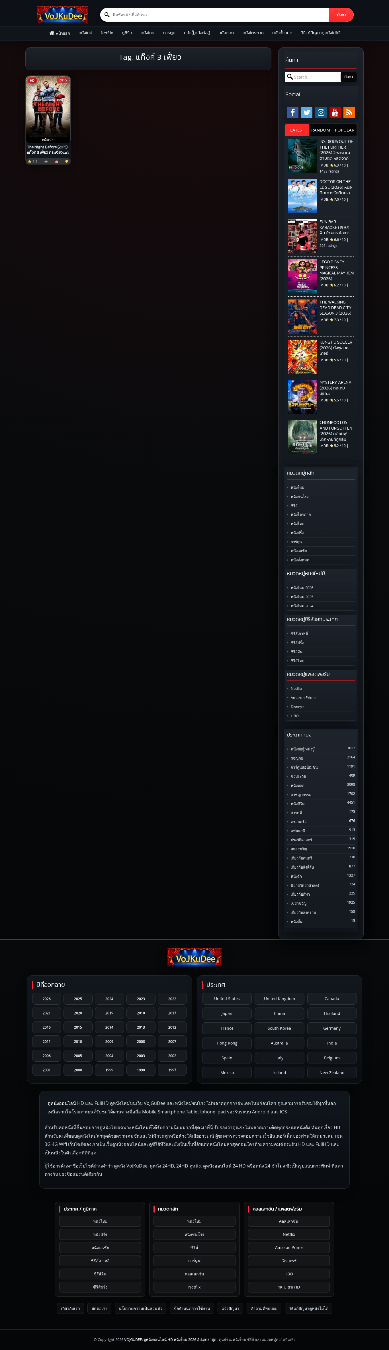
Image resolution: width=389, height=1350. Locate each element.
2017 (172, 1013)
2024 (109, 998)
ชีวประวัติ (298, 776)
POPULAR (344, 130)
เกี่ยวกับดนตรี (301, 858)
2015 (78, 1027)
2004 (109, 1055)
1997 (172, 1070)
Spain (227, 1057)
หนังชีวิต (297, 803)
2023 (141, 998)
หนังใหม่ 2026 (301, 587)
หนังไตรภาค (253, 33)
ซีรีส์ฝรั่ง (297, 642)
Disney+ (297, 706)
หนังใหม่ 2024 (301, 606)
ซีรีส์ (294, 505)
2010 (78, 1041)
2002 (172, 1055)
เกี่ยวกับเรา (70, 1308)
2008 (141, 1041)
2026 (47, 998)
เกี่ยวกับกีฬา (300, 894)
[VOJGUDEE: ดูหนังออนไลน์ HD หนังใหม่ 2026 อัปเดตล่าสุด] (62, 15)
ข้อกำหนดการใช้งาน (192, 1308)
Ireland (279, 1072)
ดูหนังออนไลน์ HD (66, 1103)
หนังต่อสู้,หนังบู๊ (302, 749)
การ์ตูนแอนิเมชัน (304, 767)
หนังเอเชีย (298, 551)
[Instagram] (321, 112)
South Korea (279, 1028)
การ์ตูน (169, 33)
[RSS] (349, 112)
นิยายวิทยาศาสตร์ (305, 885)
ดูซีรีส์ (127, 33)
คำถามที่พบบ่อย (264, 1308)
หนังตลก (226, 33)
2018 (141, 1013)
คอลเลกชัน (194, 1274)
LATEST (297, 130)
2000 (78, 1070)
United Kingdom (279, 998)
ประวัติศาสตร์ (301, 840)
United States (227, 998)
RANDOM (320, 130)
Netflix (107, 33)
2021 (47, 1013)
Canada (332, 998)
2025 (78, 998)
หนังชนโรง (299, 496)
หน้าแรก (63, 33)
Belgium (332, 1057)
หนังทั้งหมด (282, 33)
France (227, 1028)
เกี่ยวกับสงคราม (303, 912)
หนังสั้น (296, 921)
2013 (141, 1027)
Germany (332, 1028)
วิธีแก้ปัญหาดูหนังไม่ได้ (320, 33)
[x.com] (306, 112)
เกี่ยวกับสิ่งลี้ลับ (302, 867)
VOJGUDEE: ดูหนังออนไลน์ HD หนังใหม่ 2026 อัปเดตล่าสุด (170, 1339)
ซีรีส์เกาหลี (299, 633)
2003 (141, 1055)
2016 (47, 1027)
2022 (172, 998)
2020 (78, 1013)
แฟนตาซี (297, 830)
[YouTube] (335, 112)
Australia (279, 1043)
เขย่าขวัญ (298, 903)
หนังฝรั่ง (297, 532)
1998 (141, 1070)
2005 (78, 1055)
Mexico (227, 1072)
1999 (109, 1070)
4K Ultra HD (289, 1287)
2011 (47, 1041)
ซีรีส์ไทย (297, 660)
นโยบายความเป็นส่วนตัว (140, 1308)
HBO (294, 715)
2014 (109, 1027)
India (332, 1043)
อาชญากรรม (301, 794)
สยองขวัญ (298, 849)
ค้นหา (341, 15)
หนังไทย (147, 33)
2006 (47, 1055)
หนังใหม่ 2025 (301, 596)
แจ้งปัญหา (230, 1308)
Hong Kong (227, 1043)
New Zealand (332, 1072)
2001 (47, 1070)
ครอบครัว (298, 821)
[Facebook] (292, 112)
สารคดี (296, 812)
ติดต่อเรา (99, 1308)
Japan (227, 1013)
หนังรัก (296, 876)
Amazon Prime (303, 697)
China (279, 1013)
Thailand (332, 1013)
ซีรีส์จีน (296, 651)
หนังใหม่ (85, 33)
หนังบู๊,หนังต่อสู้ (197, 33)
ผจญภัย (296, 758)
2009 (109, 1041)
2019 (109, 1013)
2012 (172, 1027)
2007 (172, 1041)
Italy (279, 1057)
